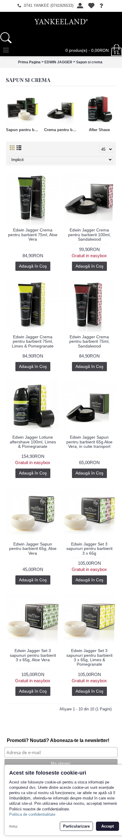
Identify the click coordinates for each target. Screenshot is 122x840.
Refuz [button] (13, 826)
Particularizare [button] (76, 826)
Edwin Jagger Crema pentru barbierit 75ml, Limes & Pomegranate (33, 341)
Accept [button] (107, 826)
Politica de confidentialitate (32, 814)
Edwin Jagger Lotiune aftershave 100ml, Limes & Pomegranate (33, 442)
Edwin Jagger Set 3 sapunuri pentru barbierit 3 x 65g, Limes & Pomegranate (89, 657)
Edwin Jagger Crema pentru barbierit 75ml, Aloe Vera (32, 235)
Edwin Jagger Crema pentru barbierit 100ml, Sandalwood (89, 235)
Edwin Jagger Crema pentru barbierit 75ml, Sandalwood (89, 341)
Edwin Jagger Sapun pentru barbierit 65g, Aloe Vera (33, 549)
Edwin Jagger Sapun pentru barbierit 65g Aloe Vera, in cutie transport (89, 442)
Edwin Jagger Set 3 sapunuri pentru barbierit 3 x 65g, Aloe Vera (33, 655)
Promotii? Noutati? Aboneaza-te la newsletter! (58, 740)
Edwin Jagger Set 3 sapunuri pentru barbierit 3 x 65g (89, 549)
